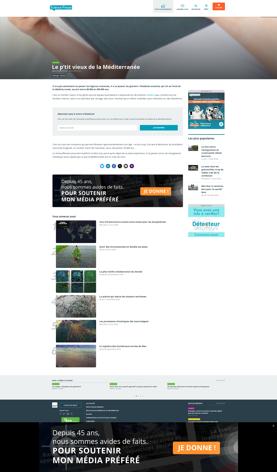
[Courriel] (126, 165)
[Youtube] (68, 414)
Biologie (56, 62)
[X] (120, 165)
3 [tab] (138, 396)
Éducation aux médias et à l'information (102, 411)
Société (191, 408)
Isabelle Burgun (114, 389)
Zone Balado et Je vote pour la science (101, 418)
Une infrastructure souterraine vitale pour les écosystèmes (190, 387)
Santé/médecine (194, 419)
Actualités (90, 403)
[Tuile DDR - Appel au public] (206, 221)
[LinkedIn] (108, 165)
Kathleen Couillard (57, 389)
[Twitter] (64, 414)
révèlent (150, 94)
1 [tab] (134, 396)
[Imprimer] (132, 165)
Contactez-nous (70, 405)
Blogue (89, 414)
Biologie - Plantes (59, 76)
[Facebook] (114, 165)
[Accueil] (62, 8)
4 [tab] (141, 396)
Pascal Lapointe (193, 415)
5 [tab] (143, 396)
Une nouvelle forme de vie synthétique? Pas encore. (72, 387)
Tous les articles (220, 380)
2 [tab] (136, 396)
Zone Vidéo (90, 421)
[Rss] (72, 414)
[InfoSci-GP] (206, 110)
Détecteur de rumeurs (95, 407)
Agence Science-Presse (59, 71)
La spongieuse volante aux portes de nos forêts (128, 387)
